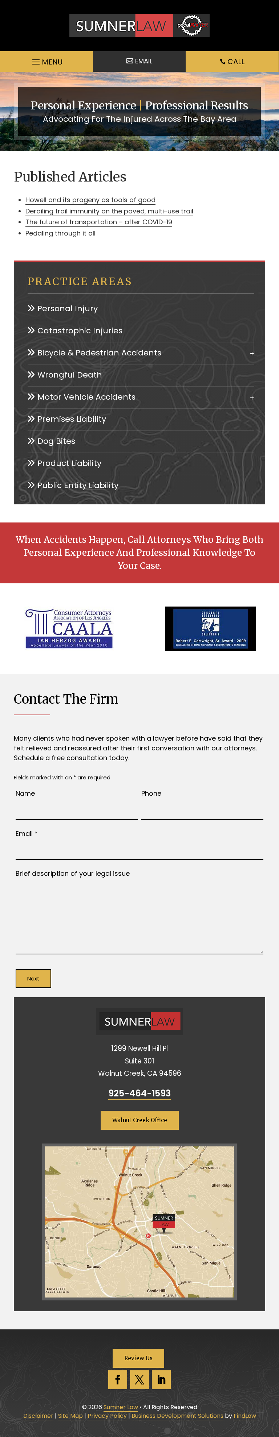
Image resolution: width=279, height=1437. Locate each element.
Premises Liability (71, 419)
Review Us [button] (138, 1358)
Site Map (70, 1416)
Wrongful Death (69, 374)
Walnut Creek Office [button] (139, 1120)
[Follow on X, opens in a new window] (139, 1379)
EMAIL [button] (143, 61)
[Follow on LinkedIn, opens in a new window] (161, 1379)
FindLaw (245, 1416)
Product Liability (69, 463)
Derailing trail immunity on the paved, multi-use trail (109, 211)
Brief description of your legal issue (73, 873)
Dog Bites (56, 441)
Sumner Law (121, 1407)
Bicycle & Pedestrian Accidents (99, 352)
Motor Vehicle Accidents (86, 397)
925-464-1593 (139, 1093)
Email (27, 833)
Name (25, 793)
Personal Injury (67, 308)
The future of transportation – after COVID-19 (98, 221)
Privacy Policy (107, 1416)
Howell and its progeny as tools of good (90, 199)
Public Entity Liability (77, 485)
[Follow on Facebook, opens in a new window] (117, 1379)
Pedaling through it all (60, 233)
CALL (235, 62)
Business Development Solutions (177, 1416)
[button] (46, 60)
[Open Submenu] (252, 353)
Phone (151, 793)
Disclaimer (38, 1416)
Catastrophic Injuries (79, 330)
